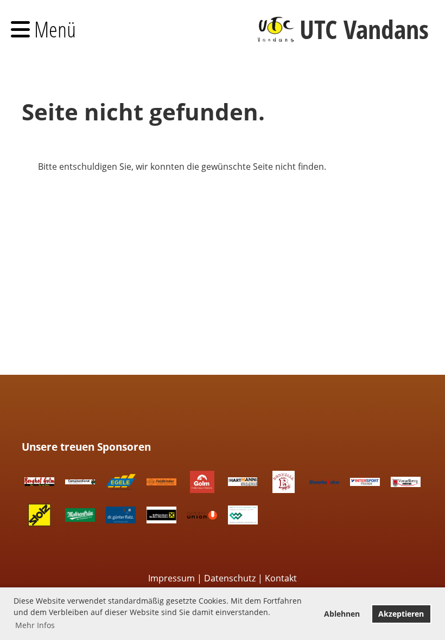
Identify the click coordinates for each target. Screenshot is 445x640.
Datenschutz (230, 578)
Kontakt (281, 578)
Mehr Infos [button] (35, 625)
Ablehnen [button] (342, 614)
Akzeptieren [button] (401, 614)
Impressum (171, 578)
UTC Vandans (364, 29)
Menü (53, 29)
